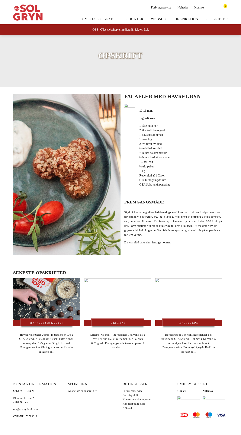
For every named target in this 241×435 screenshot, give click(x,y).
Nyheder (183, 7)
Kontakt (199, 7)
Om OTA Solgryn (98, 19)
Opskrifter (217, 19)
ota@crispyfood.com (25, 409)
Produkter (132, 19)
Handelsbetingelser (134, 403)
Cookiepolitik (131, 395)
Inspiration (187, 19)
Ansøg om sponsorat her (82, 390)
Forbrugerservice (161, 7)
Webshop (159, 19)
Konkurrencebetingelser (137, 399)
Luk (146, 29)
